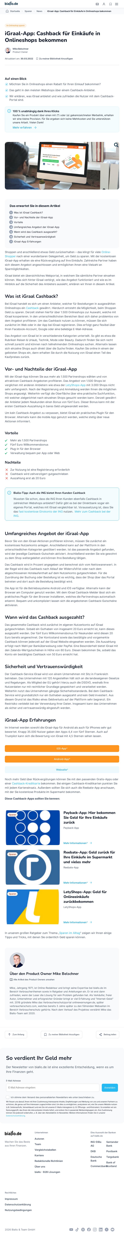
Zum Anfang (18, 1034)
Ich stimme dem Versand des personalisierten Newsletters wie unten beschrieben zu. (53, 1097)
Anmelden (109, 1087)
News (39, 11)
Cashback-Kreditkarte (26, 783)
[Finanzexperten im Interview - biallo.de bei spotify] (83, 1229)
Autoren (39, 1138)
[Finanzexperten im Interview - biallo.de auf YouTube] (71, 1229)
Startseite (15, 11)
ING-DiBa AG (96, 1143)
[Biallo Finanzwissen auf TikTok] (77, 1229)
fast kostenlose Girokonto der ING (41, 511)
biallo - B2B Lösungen (47, 1171)
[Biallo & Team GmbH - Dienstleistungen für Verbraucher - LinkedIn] (101, 1229)
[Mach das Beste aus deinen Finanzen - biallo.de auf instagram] (95, 1229)
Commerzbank (97, 1166)
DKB (93, 1151)
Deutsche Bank (96, 1158)
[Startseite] (11, 4)
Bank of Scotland (111, 1164)
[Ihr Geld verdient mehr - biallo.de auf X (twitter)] (106, 1229)
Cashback (32, 308)
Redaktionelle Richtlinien (49, 1160)
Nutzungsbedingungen (18, 1210)
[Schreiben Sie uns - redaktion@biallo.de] (112, 1229)
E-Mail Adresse (13, 1080)
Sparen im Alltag (69, 933)
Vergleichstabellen (45, 1149)
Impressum (11, 1198)
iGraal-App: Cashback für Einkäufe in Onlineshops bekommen (79, 11)
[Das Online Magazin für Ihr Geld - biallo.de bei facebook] (89, 1229)
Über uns (40, 1166)
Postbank (111, 1151)
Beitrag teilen (110, 1034)
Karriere (39, 1155)
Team (38, 1144)
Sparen (28, 11)
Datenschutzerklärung (15, 1116)
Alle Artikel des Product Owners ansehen (33, 979)
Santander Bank (112, 1143)
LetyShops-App (76, 385)
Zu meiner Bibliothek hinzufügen (56, 58)
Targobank (112, 1156)
